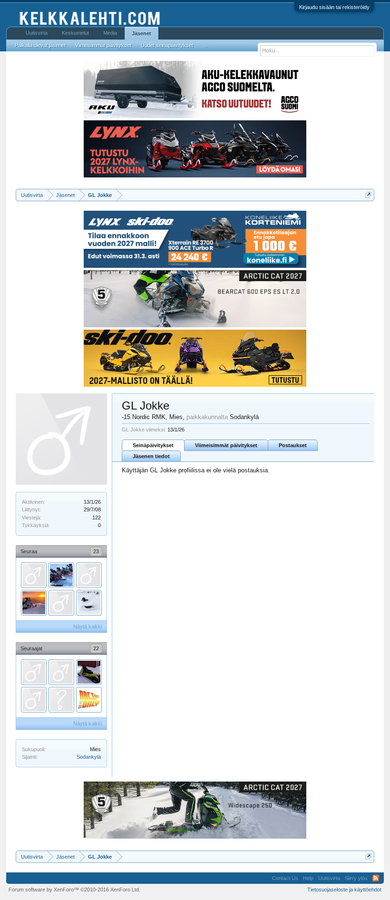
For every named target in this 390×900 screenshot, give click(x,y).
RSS (375, 878)
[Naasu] (89, 672)
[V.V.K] (34, 603)
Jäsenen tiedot (151, 456)
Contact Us (285, 878)
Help (308, 878)
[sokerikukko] (89, 603)
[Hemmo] (89, 700)
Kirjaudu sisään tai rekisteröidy (334, 7)
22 (96, 648)
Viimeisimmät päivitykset (226, 445)
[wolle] (34, 700)
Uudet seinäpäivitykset (167, 45)
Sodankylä (89, 757)
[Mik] (61, 603)
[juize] (89, 575)
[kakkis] (34, 575)
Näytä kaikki (87, 626)
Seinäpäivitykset (153, 445)
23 (96, 551)
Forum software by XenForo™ (74, 889)
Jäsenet (141, 33)
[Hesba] (61, 575)
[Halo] (61, 700)
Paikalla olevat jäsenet (40, 45)
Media (110, 33)
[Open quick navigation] (368, 195)
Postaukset (293, 445)
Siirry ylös (356, 878)
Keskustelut (75, 33)
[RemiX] (61, 672)
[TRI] (34, 672)
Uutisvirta (37, 33)
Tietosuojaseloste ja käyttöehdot (344, 889)
